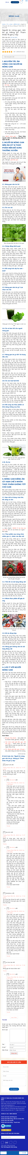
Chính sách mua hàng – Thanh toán (10, 1122)
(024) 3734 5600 (21, 1103)
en (22, 0)
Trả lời (4, 776)
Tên (3, 1044)
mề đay (7, 85)
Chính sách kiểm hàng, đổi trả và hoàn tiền (12, 1118)
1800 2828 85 (13, 1113)
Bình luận (5, 1029)
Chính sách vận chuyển (7, 1120)
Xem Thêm (14, 1017)
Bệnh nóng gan (11, 136)
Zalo (6, 1142)
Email (4, 1047)
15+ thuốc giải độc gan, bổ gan (14, 749)
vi (20, 0)
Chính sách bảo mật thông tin (9, 1116)
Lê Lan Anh (14, 37)
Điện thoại (5, 1050)
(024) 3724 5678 (11, 1103)
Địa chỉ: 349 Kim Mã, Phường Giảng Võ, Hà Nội (13, 1101)
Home (3, 24)
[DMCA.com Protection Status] (6, 1130)
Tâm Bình (12, 780)
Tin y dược (9, 24)
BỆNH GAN (17, 24)
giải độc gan (14, 159)
